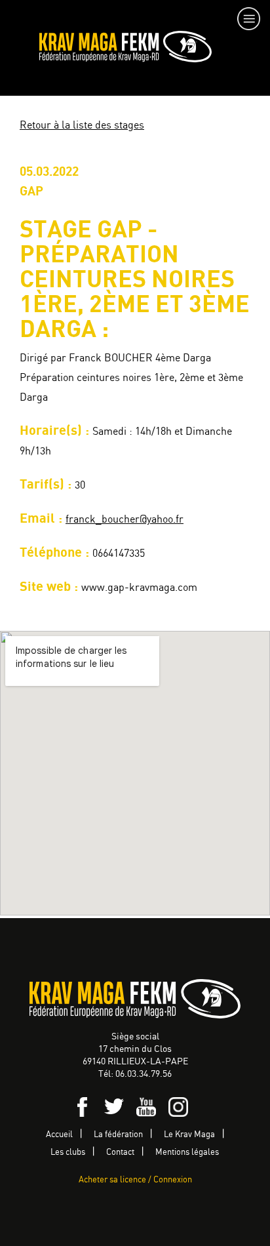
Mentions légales (187, 1152)
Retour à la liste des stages (82, 125)
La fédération (118, 1135)
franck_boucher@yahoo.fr (124, 519)
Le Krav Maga (189, 1135)
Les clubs (67, 1152)
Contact (120, 1152)
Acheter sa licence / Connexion (135, 1180)
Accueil (59, 1135)
